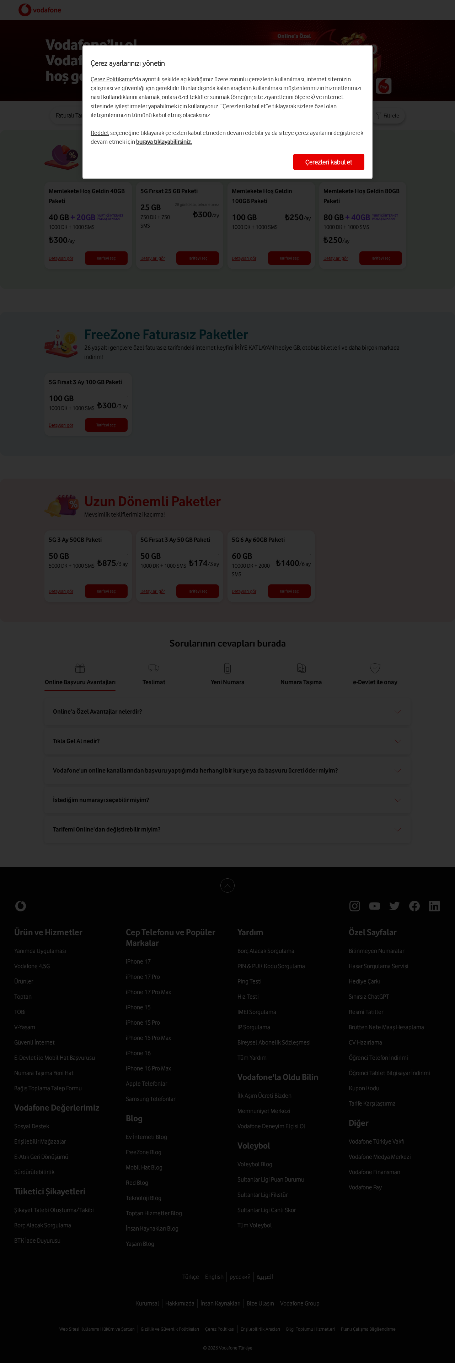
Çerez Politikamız (112, 79)
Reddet (100, 132)
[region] (227, 112)
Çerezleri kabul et (328, 162)
